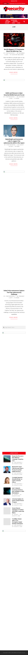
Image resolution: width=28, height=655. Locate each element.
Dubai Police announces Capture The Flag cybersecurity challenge (14, 292)
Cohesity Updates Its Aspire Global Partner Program (18, 500)
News (22, 54)
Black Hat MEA (16, 54)
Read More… (14, 72)
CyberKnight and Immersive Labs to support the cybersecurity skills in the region (14, 141)
